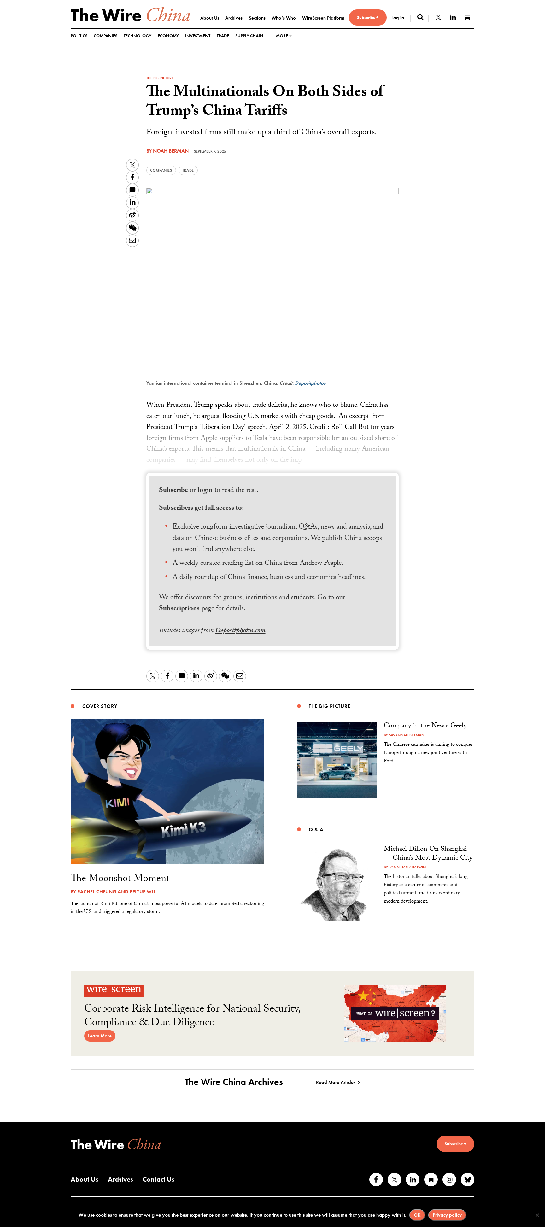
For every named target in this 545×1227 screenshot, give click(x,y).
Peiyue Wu (142, 891)
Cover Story (99, 706)
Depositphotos (310, 383)
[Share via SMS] (132, 190)
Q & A (316, 829)
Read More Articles (335, 1082)
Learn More (100, 1036)
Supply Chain (249, 35)
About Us (209, 18)
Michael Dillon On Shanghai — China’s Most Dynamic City (428, 854)
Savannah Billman (406, 735)
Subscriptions (179, 609)
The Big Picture (159, 77)
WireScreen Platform (323, 18)
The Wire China (130, 14)
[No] (537, 1215)
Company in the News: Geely (425, 726)
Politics (79, 35)
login (205, 491)
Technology (137, 35)
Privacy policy (447, 1215)
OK (417, 1215)
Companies (105, 35)
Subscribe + (367, 17)
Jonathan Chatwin (407, 867)
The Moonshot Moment (120, 879)
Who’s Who (284, 18)
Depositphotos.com (240, 631)
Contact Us (158, 1179)
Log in (397, 18)
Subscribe (173, 491)
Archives (234, 18)
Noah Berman (171, 151)
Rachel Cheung (96, 891)
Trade (223, 35)
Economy (168, 35)
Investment (197, 35)
